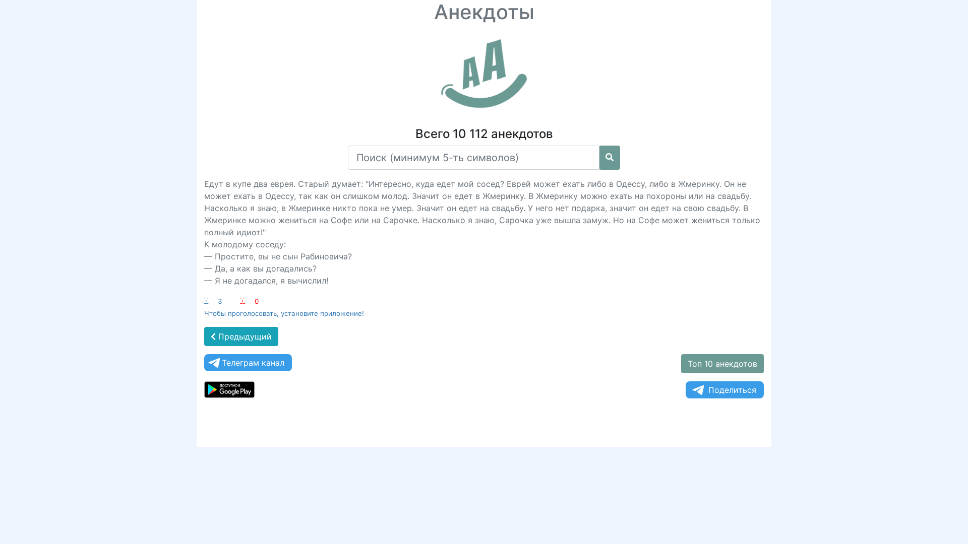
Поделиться (732, 390)
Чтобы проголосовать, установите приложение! (284, 313)
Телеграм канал (253, 363)
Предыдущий (244, 336)
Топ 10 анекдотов (722, 364)
